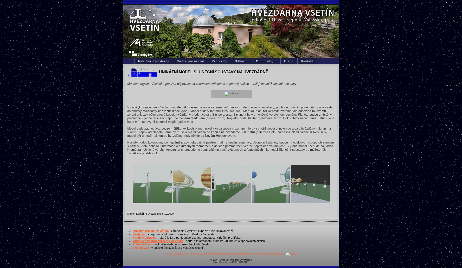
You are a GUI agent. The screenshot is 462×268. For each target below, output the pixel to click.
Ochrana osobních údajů (177, 253)
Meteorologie (266, 61)
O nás (289, 61)
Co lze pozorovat (191, 61)
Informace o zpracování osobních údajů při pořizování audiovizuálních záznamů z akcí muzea (238, 253)
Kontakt (307, 61)
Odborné (242, 61)
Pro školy (219, 61)
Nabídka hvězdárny (153, 61)
